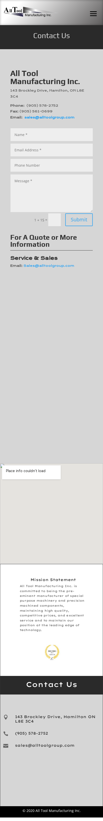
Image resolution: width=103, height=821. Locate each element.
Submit (79, 219)
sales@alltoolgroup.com (49, 117)
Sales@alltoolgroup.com (49, 266)
